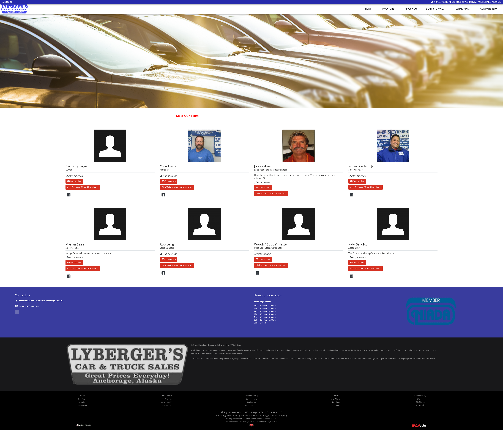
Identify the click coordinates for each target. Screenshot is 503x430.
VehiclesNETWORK (250, 415)
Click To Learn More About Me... (82, 187)
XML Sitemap (420, 402)
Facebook (336, 405)
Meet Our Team (251, 405)
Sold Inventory (420, 396)
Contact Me (75, 181)
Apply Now (411, 8)
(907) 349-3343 (440, 2)
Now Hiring (336, 402)
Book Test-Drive (167, 396)
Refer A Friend (335, 399)
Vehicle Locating (167, 402)
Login (8, 2)
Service (336, 396)
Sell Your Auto (167, 399)
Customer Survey (251, 396)
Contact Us (251, 402)
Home (368, 8)
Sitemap (420, 399)
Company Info (488, 8)
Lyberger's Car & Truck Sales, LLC (266, 412)
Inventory (388, 8)
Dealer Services (435, 8)
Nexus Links (420, 405)
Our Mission (83, 399)
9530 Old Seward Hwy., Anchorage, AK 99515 (476, 2)
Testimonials (462, 8)
